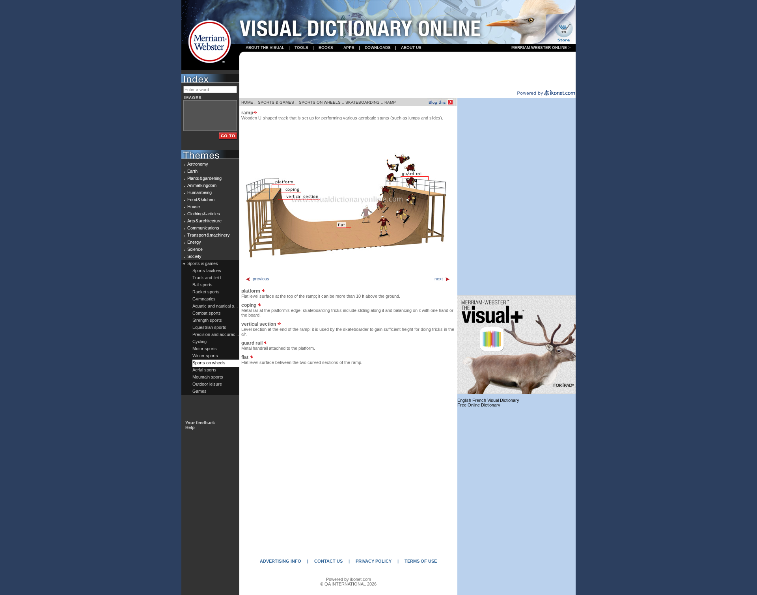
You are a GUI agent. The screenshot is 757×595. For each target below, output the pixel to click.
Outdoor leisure (207, 384)
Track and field (206, 277)
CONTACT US (328, 561)
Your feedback (200, 422)
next (438, 278)
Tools (301, 47)
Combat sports (206, 313)
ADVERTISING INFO (280, 561)
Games (199, 391)
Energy (194, 242)
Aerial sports (204, 369)
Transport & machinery (208, 235)
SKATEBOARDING (362, 102)
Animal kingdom (201, 185)
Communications (203, 228)
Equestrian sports (209, 327)
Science (195, 249)
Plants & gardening (204, 178)
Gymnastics (204, 299)
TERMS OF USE (421, 561)
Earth (192, 171)
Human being (199, 192)
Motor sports (204, 348)
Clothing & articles (203, 213)
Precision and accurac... (215, 334)
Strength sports (207, 320)
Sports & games (202, 263)
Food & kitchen (200, 199)
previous (261, 278)
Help (190, 427)
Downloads (378, 47)
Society (194, 256)
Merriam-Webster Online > (541, 47)
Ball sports (202, 284)
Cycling (199, 341)
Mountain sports (207, 377)
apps (348, 47)
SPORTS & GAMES (276, 102)
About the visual (265, 47)
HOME (247, 102)
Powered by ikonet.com (348, 579)
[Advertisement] (407, 71)
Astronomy (197, 164)
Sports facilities (206, 270)
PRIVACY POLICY (374, 561)
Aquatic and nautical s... (215, 306)
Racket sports (206, 291)
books (326, 47)
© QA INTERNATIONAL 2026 (348, 584)
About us (411, 47)
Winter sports (205, 355)
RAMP (390, 102)
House (193, 206)
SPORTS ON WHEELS (320, 102)
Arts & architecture (204, 220)
